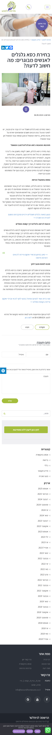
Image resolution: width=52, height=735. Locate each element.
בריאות (45, 460)
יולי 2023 (44, 536)
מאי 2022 (44, 569)
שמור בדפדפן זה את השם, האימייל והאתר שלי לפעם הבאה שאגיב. (27, 369)
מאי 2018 (44, 633)
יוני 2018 (44, 628)
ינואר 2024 (44, 515)
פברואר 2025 (42, 493)
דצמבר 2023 (43, 520)
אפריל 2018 (43, 639)
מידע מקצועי (43, 470)
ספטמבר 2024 (42, 504)
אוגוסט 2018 (43, 623)
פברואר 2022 (42, 579)
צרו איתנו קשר (42, 25)
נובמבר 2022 (43, 558)
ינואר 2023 (44, 553)
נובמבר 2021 (43, 585)
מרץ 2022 (44, 574)
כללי (46, 465)
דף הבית (46, 659)
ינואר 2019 (44, 601)
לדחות (30, 731)
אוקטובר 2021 (42, 590)
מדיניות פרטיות (25, 668)
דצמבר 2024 (43, 499)
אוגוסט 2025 (43, 488)
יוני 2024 (44, 510)
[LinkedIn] (3, 48)
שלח (10, 400)
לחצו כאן (28, 317)
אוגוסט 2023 (43, 531)
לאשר (37, 731)
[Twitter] (7, 48)
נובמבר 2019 (43, 596)
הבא (27, 327)
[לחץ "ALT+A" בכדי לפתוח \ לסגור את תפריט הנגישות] (3, 371)
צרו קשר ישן (26, 659)
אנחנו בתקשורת (42, 454)
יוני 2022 (44, 563)
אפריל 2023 (43, 547)
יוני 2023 (44, 542)
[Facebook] (11, 48)
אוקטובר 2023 (42, 526)
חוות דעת (46, 668)
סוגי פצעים (46, 663)
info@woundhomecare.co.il (30, 689)
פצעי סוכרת (43, 476)
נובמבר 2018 (43, 606)
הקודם (42, 327)
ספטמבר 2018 (42, 617)
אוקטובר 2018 (42, 612)
